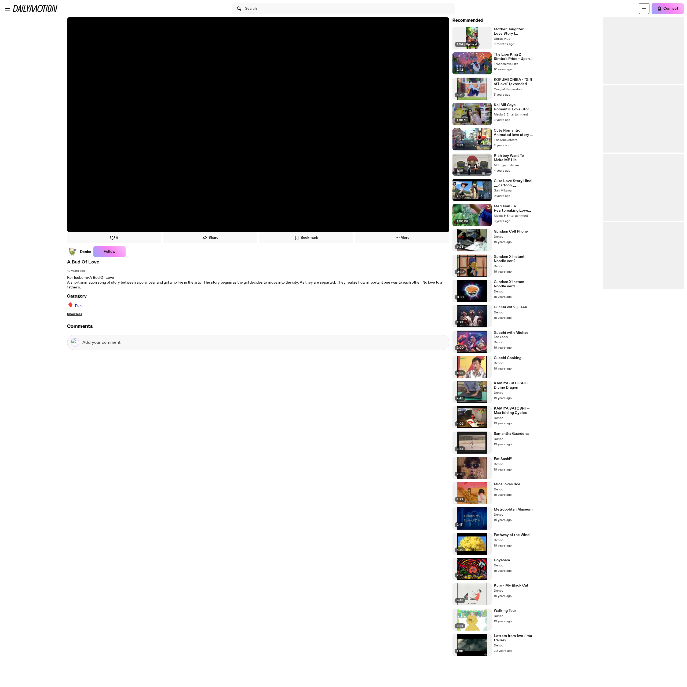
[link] (79, 251)
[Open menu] (7, 8)
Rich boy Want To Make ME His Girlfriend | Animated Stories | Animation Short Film (512, 158)
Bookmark (309, 237)
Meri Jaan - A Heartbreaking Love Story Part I (511, 208)
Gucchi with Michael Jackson (511, 335)
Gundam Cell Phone (511, 231)
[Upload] (644, 8)
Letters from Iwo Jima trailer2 (513, 638)
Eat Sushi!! (503, 459)
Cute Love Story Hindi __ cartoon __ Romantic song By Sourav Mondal (513, 183)
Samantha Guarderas (511, 434)
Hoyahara (502, 560)
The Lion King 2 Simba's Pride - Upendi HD (513, 56)
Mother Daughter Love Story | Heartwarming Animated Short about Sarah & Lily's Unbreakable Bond (513, 31)
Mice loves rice (507, 484)
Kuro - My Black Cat (511, 585)
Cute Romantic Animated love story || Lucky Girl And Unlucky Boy (513, 132)
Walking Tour (505, 611)
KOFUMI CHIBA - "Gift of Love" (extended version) (513, 82)
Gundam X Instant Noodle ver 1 (509, 284)
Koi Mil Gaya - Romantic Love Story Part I (512, 107)
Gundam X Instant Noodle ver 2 (509, 259)
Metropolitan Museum (513, 509)
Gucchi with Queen (510, 307)
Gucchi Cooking (507, 358)
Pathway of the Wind (511, 535)
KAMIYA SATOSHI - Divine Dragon (511, 385)
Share (213, 237)
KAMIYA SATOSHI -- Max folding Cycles (512, 410)
